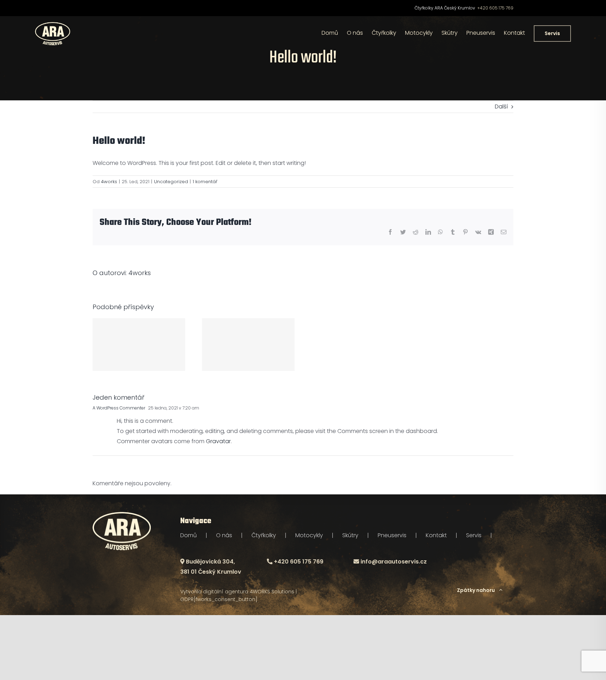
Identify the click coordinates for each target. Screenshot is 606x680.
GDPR (187, 599)
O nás (224, 535)
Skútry (350, 535)
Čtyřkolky (263, 535)
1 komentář (205, 181)
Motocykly (309, 535)
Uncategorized (171, 181)
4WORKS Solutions (272, 591)
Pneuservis (392, 535)
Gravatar (218, 441)
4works (109, 181)
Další (501, 106)
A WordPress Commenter (119, 408)
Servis (474, 535)
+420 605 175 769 (495, 8)
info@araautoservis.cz (394, 562)
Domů (188, 535)
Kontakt (436, 535)
